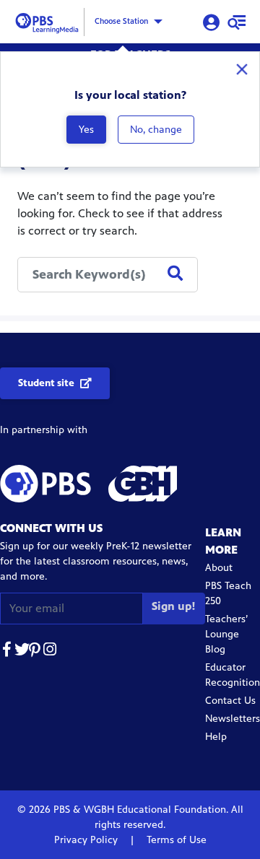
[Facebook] (7, 651)
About (219, 568)
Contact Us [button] (230, 700)
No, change (156, 129)
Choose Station (121, 21)
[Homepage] (49, 20)
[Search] (175, 274)
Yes (86, 129)
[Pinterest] (36, 651)
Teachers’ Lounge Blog (226, 634)
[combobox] (107, 274)
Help (216, 737)
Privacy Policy (87, 840)
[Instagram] (50, 651)
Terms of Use (175, 840)
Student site (46, 383)
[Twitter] (21, 651)
